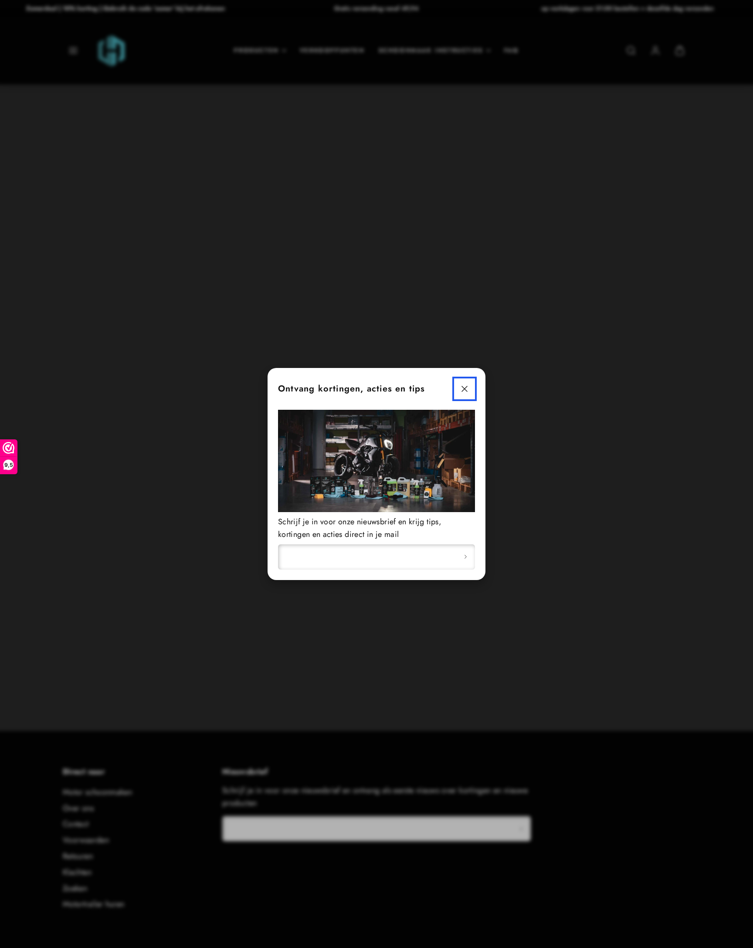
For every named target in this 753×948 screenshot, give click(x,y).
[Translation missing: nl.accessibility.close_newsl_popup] (464, 388)
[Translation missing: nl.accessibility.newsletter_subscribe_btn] (465, 557)
